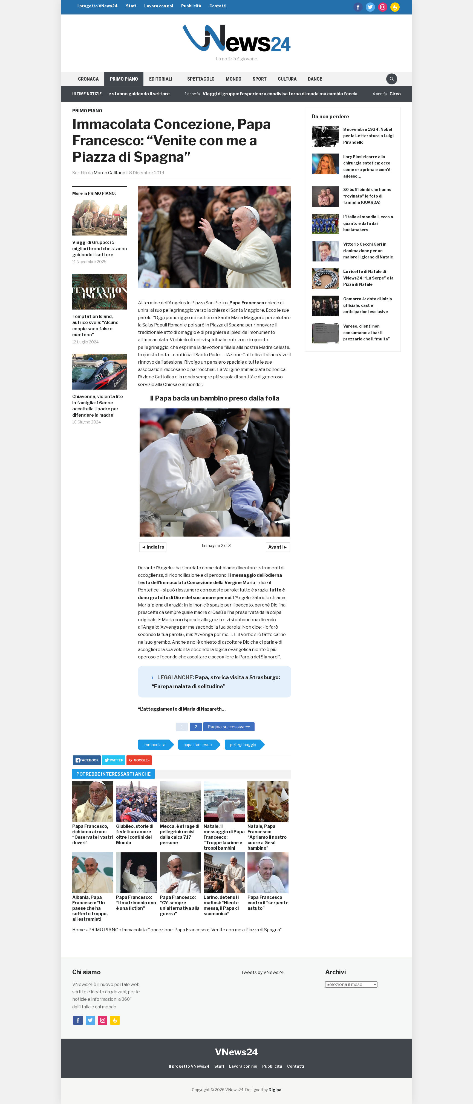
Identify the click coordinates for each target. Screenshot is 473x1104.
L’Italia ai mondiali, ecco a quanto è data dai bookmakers (368, 223)
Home (78, 929)
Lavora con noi (158, 6)
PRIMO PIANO (124, 79)
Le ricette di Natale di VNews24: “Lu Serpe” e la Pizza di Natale (368, 278)
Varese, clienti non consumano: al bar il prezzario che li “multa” (366, 332)
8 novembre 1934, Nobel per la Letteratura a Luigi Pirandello (368, 136)
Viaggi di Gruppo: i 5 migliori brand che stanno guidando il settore (99, 248)
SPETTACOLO (201, 79)
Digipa (275, 1089)
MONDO (233, 79)
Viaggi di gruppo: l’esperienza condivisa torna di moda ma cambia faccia (245, 93)
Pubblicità (191, 6)
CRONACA (88, 79)
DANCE (315, 79)
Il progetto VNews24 (97, 6)
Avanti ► (278, 547)
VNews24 (236, 1052)
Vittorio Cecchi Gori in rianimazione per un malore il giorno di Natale (368, 251)
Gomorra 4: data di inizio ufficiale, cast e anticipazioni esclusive (367, 305)
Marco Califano (109, 172)
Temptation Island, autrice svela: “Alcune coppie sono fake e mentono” (95, 325)
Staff (131, 6)
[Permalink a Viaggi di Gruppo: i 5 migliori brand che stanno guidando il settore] (99, 220)
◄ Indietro (153, 547)
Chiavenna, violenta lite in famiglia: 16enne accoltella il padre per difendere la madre (97, 405)
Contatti (217, 6)
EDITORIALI (160, 79)
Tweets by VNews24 (262, 972)
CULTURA (287, 79)
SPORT (260, 79)
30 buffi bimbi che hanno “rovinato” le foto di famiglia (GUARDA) (367, 196)
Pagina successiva (227, 727)
